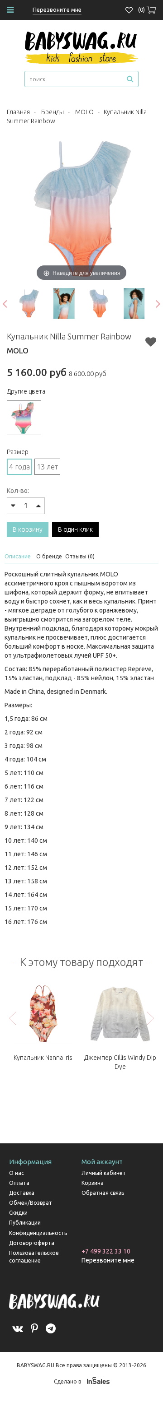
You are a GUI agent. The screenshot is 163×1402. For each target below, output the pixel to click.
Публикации (25, 1223)
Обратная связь (103, 1193)
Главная (18, 112)
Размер (18, 451)
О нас (16, 1173)
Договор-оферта (31, 1243)
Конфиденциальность (38, 1233)
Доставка (21, 1193)
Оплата (19, 1183)
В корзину (28, 529)
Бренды (52, 112)
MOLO (84, 112)
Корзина (93, 1183)
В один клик (75, 529)
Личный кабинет (104, 1173)
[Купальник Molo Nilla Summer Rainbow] (29, 303)
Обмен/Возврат (30, 1203)
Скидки (18, 1213)
